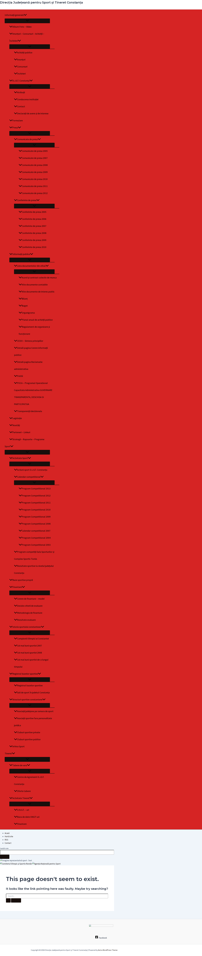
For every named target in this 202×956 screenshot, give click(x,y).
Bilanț (25, 298)
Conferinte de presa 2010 (34, 247)
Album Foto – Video (22, 26)
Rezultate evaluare (26, 619)
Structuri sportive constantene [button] (27, 699)
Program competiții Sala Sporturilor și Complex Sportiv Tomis (34, 555)
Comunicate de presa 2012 (35, 193)
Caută (4, 857)
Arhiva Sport (18, 746)
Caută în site (4, 848)
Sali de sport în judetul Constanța (33, 692)
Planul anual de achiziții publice (37, 319)
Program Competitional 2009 (36, 516)
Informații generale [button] (14, 14)
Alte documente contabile (35, 284)
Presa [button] (15, 127)
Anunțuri (21, 59)
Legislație (17, 418)
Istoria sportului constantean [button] (26, 626)
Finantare (22, 823)
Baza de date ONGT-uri (28, 816)
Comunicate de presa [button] (27, 139)
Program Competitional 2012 (36, 495)
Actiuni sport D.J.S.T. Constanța (32, 469)
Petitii (20, 375)
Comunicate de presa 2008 (35, 165)
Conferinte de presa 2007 (34, 225)
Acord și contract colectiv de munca (39, 277)
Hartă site (9, 836)
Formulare (17, 120)
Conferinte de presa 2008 (34, 232)
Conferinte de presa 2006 (34, 218)
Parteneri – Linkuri (21, 432)
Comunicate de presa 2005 (35, 150)
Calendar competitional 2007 (36, 530)
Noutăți (16, 425)
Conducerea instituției (27, 99)
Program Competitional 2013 (36, 488)
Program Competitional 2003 (36, 544)
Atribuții (21, 92)
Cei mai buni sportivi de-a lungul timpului (31, 663)
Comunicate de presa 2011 (35, 186)
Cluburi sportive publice (28, 739)
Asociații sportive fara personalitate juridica (33, 722)
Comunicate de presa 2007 (35, 157)
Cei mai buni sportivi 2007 (29, 645)
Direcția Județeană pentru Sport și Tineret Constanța (41, 2)
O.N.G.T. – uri (23, 809)
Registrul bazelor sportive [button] (25, 673)
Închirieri (21, 73)
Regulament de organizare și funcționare (34, 330)
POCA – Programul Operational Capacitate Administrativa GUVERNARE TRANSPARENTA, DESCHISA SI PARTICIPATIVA (33, 394)
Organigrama (28, 312)
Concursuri (22, 66)
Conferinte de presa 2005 (34, 211)
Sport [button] (7, 446)
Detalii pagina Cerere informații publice (31, 351)
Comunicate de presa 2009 (35, 172)
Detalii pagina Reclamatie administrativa (28, 365)
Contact (21, 106)
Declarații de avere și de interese (32, 113)
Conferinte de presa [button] (26, 200)
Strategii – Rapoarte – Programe (28, 439)
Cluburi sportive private (28, 732)
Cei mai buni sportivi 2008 (29, 652)
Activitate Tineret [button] (21, 798)
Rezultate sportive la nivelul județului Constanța (34, 569)
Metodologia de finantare (29, 612)
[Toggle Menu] (27, 21)
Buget (25, 305)
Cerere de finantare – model (31, 598)
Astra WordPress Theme (107, 950)
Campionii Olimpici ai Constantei (33, 638)
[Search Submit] (8, 900)
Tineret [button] (8, 753)
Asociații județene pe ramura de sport (35, 711)
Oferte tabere (24, 791)
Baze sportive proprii (22, 579)
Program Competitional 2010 (36, 509)
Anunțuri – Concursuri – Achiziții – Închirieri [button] (26, 37)
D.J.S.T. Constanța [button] (21, 80)
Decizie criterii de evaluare (29, 605)
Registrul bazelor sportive (30, 685)
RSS (6, 839)
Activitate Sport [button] (20, 458)
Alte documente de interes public (38, 291)
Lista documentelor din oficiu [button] (31, 265)
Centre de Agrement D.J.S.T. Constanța (29, 780)
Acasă (7, 833)
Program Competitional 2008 (36, 523)
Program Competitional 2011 (36, 502)
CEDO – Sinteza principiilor (30, 340)
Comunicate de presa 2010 (35, 179)
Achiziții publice (24, 52)
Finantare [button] (17, 586)
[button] (25, 15)
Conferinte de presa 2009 (34, 240)
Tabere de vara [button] (19, 765)
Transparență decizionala (29, 411)
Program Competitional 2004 (36, 537)
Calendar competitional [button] (29, 476)
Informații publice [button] (21, 254)
